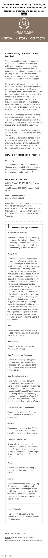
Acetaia (7, 38)
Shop (37, 46)
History (21, 38)
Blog (27, 46)
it (2, 556)
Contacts (37, 38)
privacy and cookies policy (31, 10)
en (6, 556)
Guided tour (11, 46)
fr (10, 556)
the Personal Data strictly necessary (17, 540)
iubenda (8, 538)
